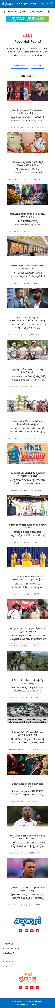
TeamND (32, 1005)
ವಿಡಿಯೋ (12, 12)
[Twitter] (31, 930)
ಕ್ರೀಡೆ (20, 3)
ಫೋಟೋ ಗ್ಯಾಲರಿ (26, 12)
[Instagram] (37, 930)
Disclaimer (9, 961)
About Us (9, 944)
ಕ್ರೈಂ (49, 12)
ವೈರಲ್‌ (42, 3)
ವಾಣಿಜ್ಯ (35, 3)
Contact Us (10, 953)
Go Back (37, 65)
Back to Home (19, 65)
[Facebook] (20, 930)
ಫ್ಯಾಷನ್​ (40, 12)
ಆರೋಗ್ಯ (27, 3)
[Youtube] (26, 930)
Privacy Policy (11, 966)
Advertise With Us (12, 948)
